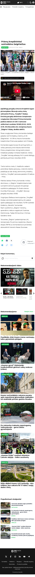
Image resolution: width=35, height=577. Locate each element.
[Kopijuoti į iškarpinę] (6, 245)
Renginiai (5, 434)
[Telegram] (2, 245)
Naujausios (6, 7)
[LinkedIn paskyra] (20, 557)
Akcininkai (12, 564)
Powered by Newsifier (17, 572)
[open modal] (33, 2)
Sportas (5, 47)
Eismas (4, 404)
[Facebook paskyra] (11, 557)
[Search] (28, 2)
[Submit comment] (32, 258)
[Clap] (24, 242)
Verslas (4, 316)
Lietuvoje (5, 344)
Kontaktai (4, 561)
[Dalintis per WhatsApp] (2, 240)
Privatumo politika (22, 564)
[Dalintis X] (11, 240)
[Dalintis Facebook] (6, 240)
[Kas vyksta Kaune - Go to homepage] (17, 551)
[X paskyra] (6, 557)
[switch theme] (30, 2)
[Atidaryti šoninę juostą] (1, 7)
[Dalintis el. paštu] (11, 245)
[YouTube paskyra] (24, 557)
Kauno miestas (7, 374)
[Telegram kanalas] (29, 557)
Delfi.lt (20, 47)
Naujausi (19, 561)
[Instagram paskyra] (15, 557)
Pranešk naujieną (18, 7)
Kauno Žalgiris (5, 236)
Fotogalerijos (29, 7)
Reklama (11, 561)
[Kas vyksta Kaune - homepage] (7, 2)
